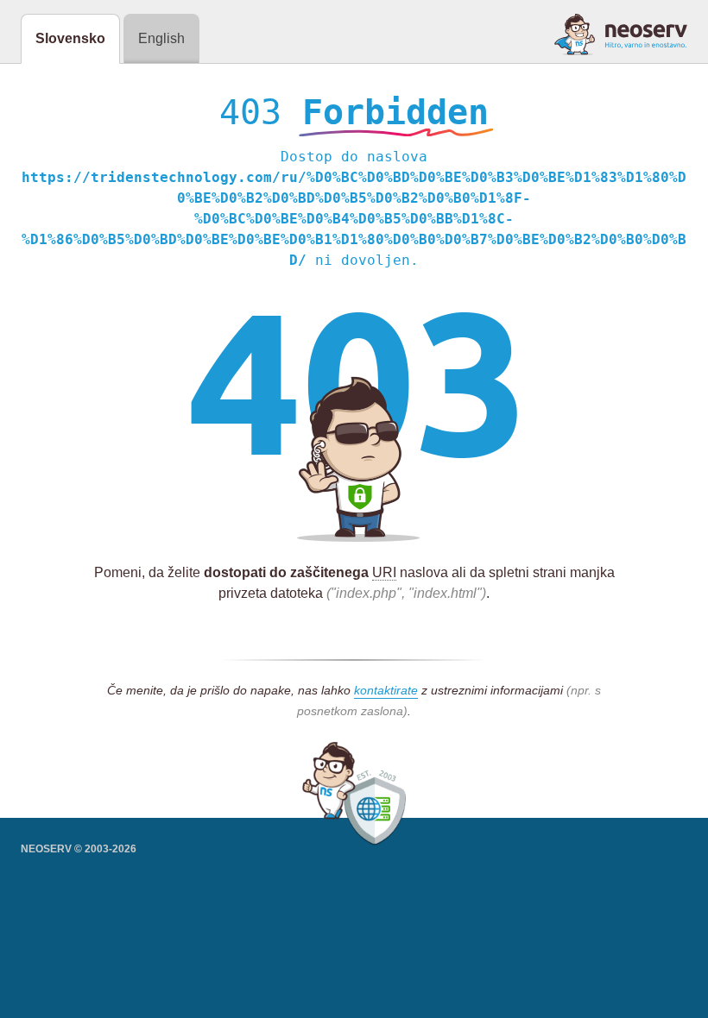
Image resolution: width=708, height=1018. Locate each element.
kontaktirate (386, 690)
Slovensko (70, 38)
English (161, 38)
